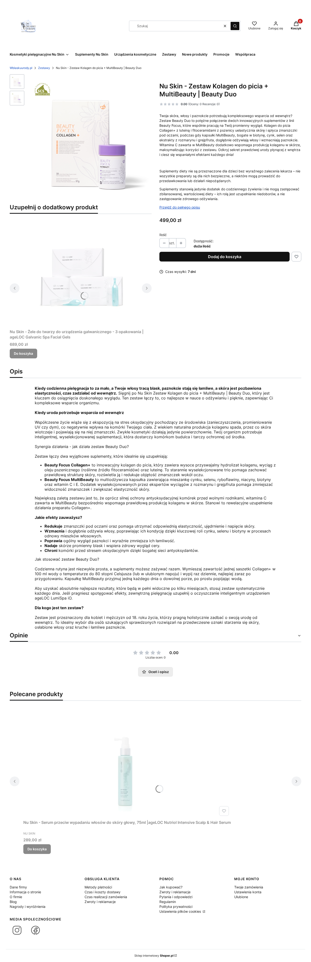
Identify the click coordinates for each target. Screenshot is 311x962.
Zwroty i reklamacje (100, 902)
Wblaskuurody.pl (21, 68)
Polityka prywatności (175, 906)
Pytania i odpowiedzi (175, 897)
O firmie (16, 897)
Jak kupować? (170, 887)
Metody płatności (98, 887)
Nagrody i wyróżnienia (27, 906)
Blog (13, 902)
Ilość (163, 235)
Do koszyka (23, 353)
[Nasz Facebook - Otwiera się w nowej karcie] (35, 930)
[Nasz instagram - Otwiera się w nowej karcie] (17, 930)
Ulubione (241, 897)
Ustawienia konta (247, 892)
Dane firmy (18, 887)
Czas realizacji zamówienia (106, 897)
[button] (235, 26)
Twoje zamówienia (248, 887)
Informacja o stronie (25, 892)
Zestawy (44, 68)
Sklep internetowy (153, 955)
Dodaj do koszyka (224, 256)
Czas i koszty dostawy (103, 892)
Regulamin (167, 902)
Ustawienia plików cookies (180, 911)
